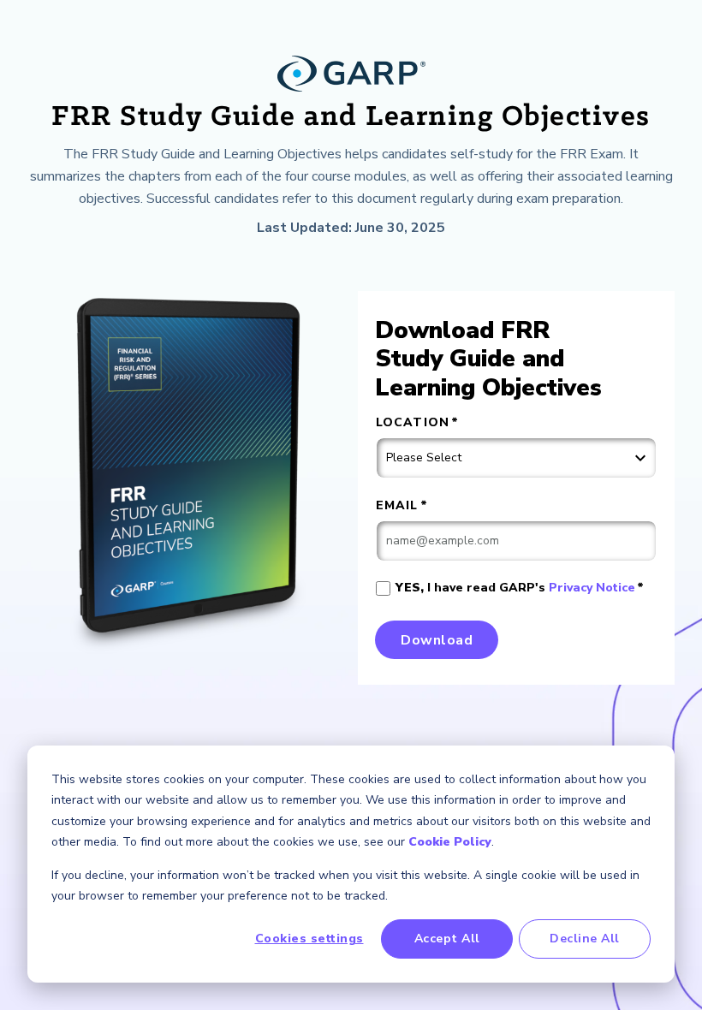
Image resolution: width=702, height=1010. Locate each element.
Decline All (585, 938)
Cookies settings (309, 938)
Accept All (447, 938)
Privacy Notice (592, 587)
